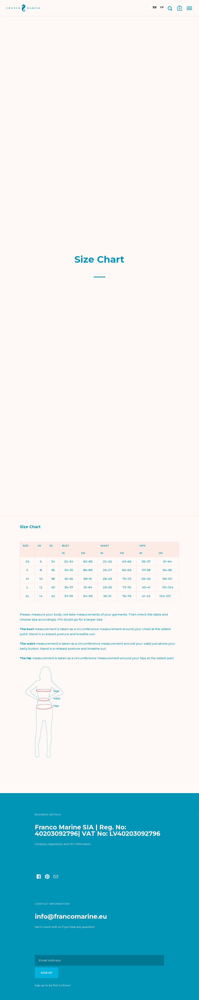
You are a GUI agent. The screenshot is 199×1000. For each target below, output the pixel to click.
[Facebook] (38, 877)
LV (162, 7)
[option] (162, 7)
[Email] (55, 877)
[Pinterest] (47, 877)
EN (154, 7)
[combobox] (154, 7)
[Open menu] (189, 8)
